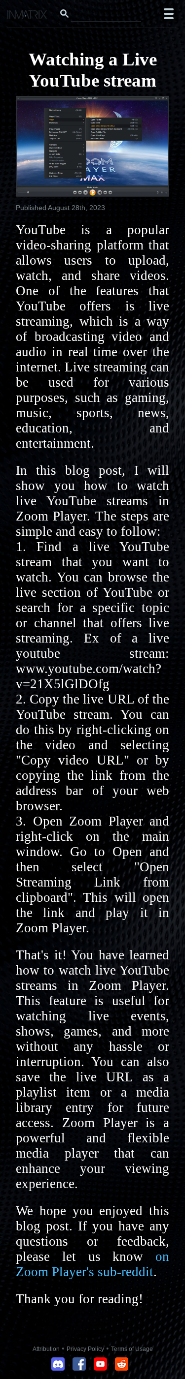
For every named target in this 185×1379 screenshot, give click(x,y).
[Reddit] (121, 1368)
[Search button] (64, 14)
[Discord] (58, 1368)
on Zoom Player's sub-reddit (92, 1264)
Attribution (46, 1349)
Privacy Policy (85, 1349)
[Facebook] (79, 1368)
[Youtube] (100, 1368)
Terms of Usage (132, 1349)
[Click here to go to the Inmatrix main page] (27, 15)
